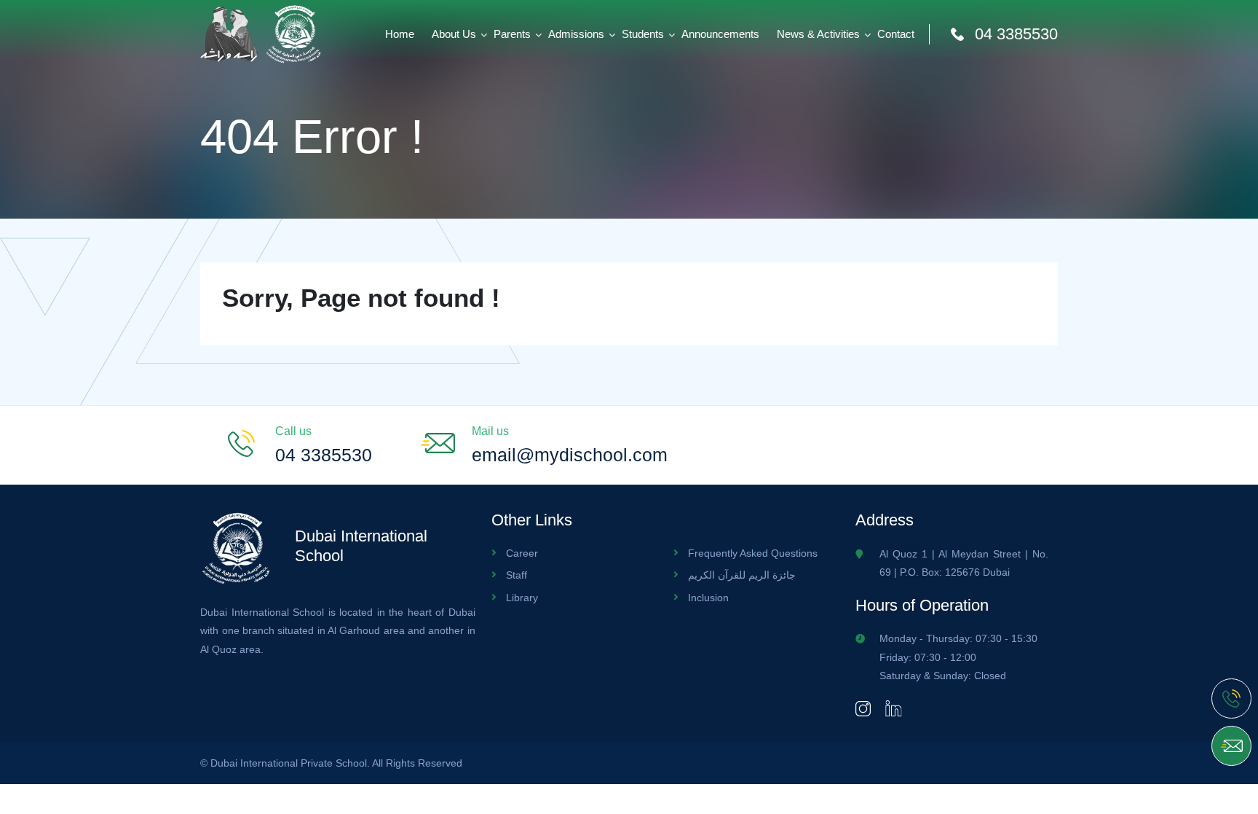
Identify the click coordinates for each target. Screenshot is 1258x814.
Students (643, 34)
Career (522, 553)
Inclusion (708, 597)
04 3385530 (1016, 34)
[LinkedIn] (893, 707)
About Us (454, 34)
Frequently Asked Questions (753, 553)
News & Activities (818, 34)
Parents (512, 34)
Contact (895, 34)
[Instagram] (863, 707)
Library (522, 597)
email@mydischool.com (570, 455)
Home (399, 34)
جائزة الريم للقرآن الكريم (742, 575)
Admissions (576, 34)
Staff (516, 575)
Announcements (720, 34)
